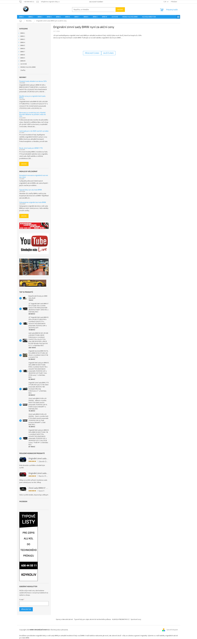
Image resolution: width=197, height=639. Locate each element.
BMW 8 (22, 55)
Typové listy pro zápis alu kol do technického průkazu (92, 619)
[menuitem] (21, 17)
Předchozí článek (92, 53)
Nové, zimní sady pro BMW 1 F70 (31, 148)
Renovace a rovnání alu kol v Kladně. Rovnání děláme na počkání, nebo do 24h (32, 114)
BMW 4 (22, 42)
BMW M (22, 61)
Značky (22, 70)
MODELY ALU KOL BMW (28, 67)
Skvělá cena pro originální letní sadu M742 (32, 97)
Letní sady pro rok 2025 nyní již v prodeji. (34, 131)
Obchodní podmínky (96, 2)
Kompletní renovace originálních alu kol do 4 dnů (33, 176)
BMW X (22, 58)
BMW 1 (22, 33)
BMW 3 (22, 39)
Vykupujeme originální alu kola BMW (32, 202)
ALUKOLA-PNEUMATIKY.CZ (120, 619)
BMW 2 (22, 36)
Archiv (24, 164)
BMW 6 (22, 48)
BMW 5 (22, 45)
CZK (165, 2)
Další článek (108, 53)
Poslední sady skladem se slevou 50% (33, 81)
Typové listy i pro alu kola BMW (30, 190)
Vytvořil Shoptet (172, 630)
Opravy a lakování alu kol (64, 619)
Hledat (120, 9)
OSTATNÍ (23, 64)
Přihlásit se (26, 609)
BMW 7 (22, 52)
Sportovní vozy (136, 619)
